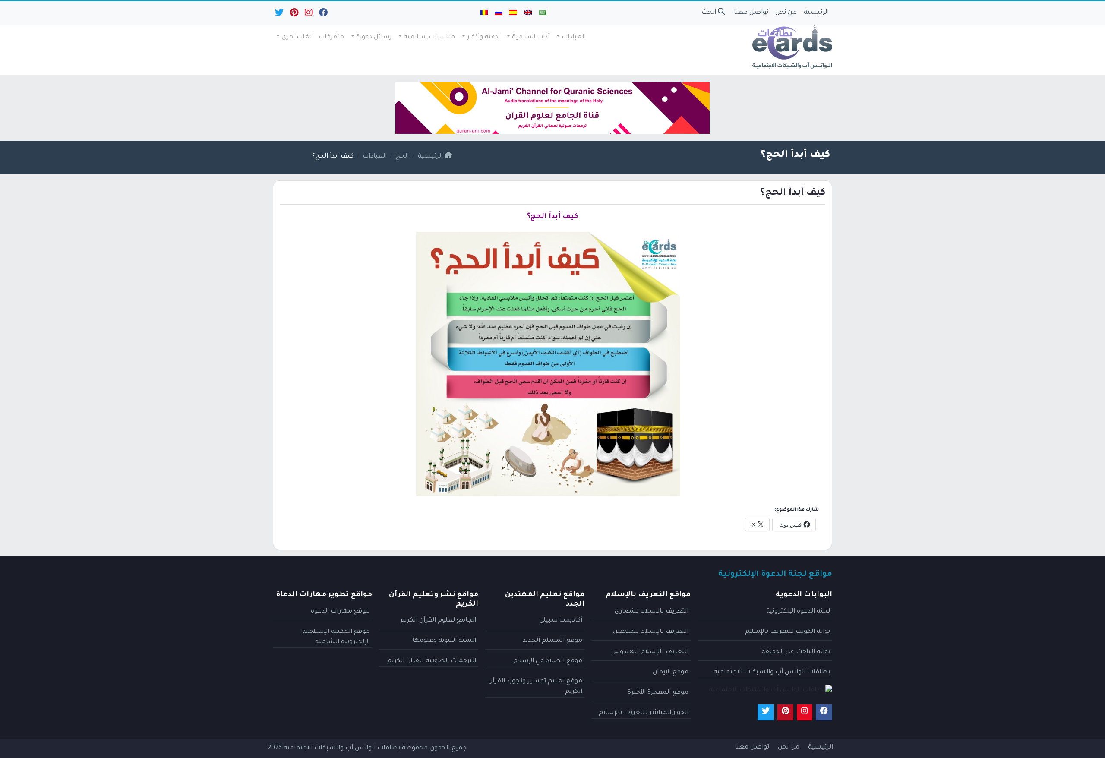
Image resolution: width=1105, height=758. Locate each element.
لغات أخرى (296, 37)
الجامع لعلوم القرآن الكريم (438, 620)
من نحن (786, 12)
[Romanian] (484, 13)
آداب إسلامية (530, 37)
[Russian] (498, 13)
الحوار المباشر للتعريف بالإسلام (643, 713)
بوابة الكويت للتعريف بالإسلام (787, 632)
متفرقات (331, 37)
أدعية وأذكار (483, 37)
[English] (528, 13)
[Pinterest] (293, 15)
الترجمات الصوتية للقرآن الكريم (431, 661)
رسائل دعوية (373, 37)
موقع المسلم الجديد (552, 641)
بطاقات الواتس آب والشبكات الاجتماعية (772, 672)
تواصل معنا (751, 12)
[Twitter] (278, 15)
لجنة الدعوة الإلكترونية (798, 611)
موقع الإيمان (670, 672)
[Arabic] (542, 13)
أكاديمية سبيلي (560, 620)
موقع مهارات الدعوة (340, 611)
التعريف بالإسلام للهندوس (649, 652)
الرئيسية (816, 12)
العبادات (574, 37)
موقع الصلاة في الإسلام (547, 661)
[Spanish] (513, 13)
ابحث (709, 12)
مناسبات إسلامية (429, 37)
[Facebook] (322, 15)
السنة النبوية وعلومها (444, 641)
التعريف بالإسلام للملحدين (650, 632)
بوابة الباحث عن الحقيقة (795, 652)
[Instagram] (308, 15)
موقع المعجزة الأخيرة (658, 692)
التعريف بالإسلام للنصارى (651, 611)
